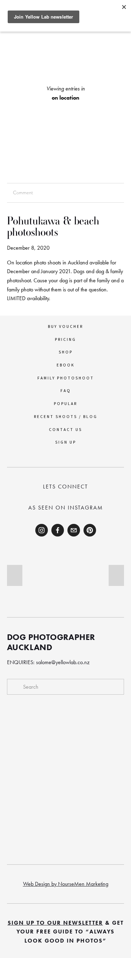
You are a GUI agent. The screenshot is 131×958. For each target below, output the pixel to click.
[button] (14, 575)
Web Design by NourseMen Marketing (65, 884)
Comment (22, 192)
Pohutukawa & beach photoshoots (53, 226)
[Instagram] (41, 530)
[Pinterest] (89, 530)
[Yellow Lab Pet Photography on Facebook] (57, 530)
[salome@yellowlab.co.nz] (73, 530)
